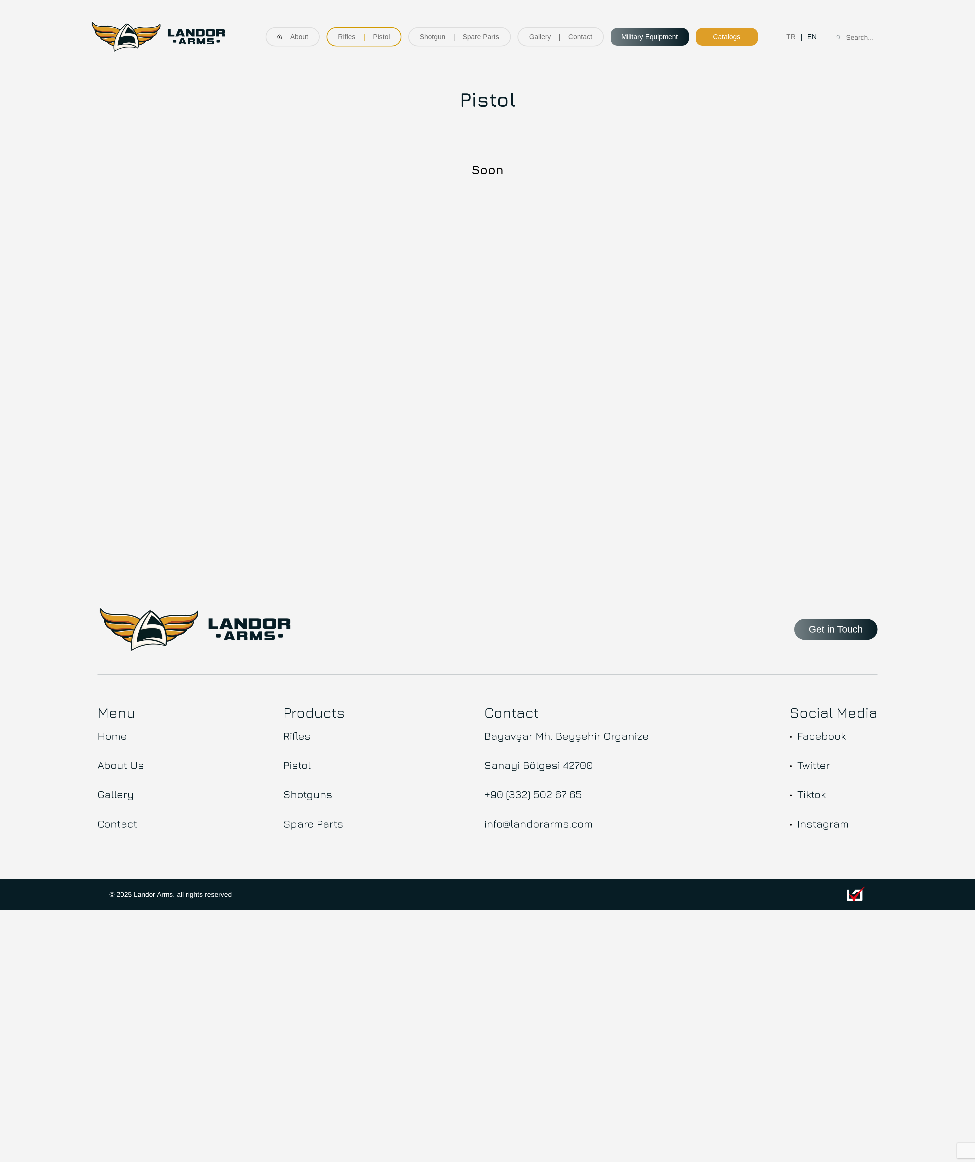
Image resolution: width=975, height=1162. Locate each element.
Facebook (821, 735)
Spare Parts (313, 823)
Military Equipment (649, 37)
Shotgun (432, 37)
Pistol (381, 37)
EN (812, 37)
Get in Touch (836, 629)
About (299, 37)
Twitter (813, 764)
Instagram (823, 823)
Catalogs (726, 37)
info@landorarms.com (538, 823)
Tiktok (811, 794)
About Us (121, 764)
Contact (580, 37)
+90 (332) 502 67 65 (533, 794)
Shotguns (307, 794)
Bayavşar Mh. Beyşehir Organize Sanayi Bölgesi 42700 (566, 750)
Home (112, 735)
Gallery (540, 37)
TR (791, 37)
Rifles (346, 37)
